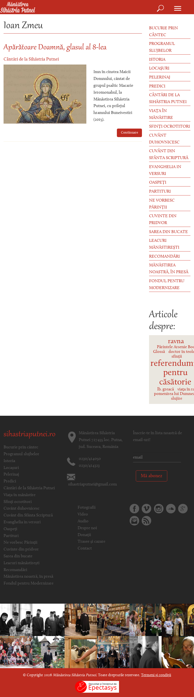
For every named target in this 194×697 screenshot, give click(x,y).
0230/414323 (89, 466)
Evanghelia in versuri (165, 170)
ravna (176, 341)
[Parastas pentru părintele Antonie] (48, 652)
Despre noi (87, 528)
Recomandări (164, 257)
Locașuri (159, 68)
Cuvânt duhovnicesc (164, 139)
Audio (83, 521)
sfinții (177, 357)
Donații (84, 535)
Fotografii (87, 508)
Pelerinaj (159, 77)
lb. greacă (165, 389)
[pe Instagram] (158, 508)
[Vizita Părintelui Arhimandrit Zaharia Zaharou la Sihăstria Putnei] (16, 620)
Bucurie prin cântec (163, 31)
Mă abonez (151, 476)
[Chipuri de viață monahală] (145, 652)
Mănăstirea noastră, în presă (168, 268)
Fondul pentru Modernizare (166, 284)
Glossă (159, 352)
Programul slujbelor (162, 47)
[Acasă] (17, 7)
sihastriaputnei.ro (29, 434)
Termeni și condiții (156, 675)
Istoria (157, 60)
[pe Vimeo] (146, 508)
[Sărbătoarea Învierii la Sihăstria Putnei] (16, 652)
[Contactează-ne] (134, 520)
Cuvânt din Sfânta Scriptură (168, 154)
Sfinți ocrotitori (169, 127)
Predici (157, 86)
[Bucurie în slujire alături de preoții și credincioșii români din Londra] (113, 620)
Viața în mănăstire (161, 114)
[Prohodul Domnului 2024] (81, 620)
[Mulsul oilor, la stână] (81, 652)
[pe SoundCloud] (171, 508)
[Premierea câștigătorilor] (178, 620)
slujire (176, 399)
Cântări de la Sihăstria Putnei (31, 59)
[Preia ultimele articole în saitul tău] (146, 520)
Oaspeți (157, 183)
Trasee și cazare (91, 542)
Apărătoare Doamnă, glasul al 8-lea (55, 47)
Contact (85, 548)
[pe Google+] (183, 508)
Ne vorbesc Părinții (162, 204)
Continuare (129, 132)
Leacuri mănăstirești (164, 244)
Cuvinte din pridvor (162, 219)
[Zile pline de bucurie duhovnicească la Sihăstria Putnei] (145, 620)
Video (83, 514)
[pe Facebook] (134, 508)
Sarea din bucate (168, 232)
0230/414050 (90, 459)
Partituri (160, 192)
